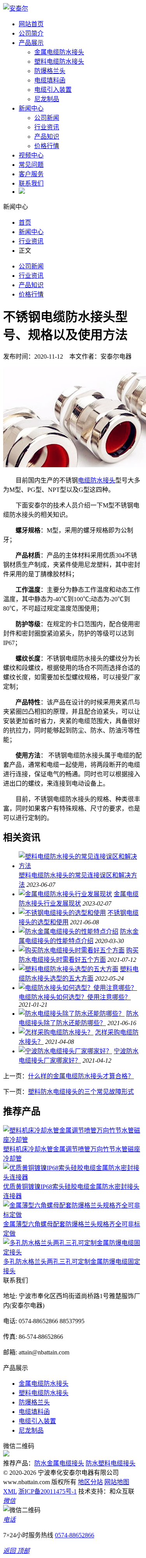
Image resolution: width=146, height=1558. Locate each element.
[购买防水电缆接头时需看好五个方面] (72, 950)
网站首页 (31, 24)
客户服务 (31, 174)
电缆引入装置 (53, 89)
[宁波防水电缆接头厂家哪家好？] (65, 1051)
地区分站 (90, 1482)
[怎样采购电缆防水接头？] (56, 1032)
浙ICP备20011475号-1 (47, 1491)
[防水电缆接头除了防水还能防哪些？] (72, 1013)
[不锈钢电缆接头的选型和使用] (62, 912)
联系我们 (31, 183)
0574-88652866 (74, 1535)
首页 (25, 222)
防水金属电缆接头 (59, 1463)
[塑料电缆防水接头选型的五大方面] (68, 969)
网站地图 (116, 1482)
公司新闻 (46, 117)
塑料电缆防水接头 (59, 61)
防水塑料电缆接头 (110, 1463)
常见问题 (31, 164)
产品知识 (46, 136)
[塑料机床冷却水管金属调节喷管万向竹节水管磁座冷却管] (73, 1139)
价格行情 (46, 146)
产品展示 (31, 42)
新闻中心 (31, 108)
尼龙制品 (46, 99)
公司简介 (31, 33)
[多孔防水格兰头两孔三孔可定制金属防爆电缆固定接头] (73, 1252)
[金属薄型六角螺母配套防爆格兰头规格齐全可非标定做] (73, 1214)
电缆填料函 (49, 80)
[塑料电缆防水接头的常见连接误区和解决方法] (81, 866)
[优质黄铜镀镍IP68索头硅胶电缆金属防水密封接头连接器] (73, 1177)
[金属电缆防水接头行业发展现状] (65, 894)
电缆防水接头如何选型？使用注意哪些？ (75, 997)
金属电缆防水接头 (59, 52)
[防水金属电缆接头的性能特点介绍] (68, 931)
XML (10, 1491)
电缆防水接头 (96, 480)
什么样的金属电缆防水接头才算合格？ (81, 1076)
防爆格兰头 (49, 71)
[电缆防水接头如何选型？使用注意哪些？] (78, 987)
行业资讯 (46, 127)
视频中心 (31, 155)
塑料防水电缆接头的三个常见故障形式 (81, 1091)
